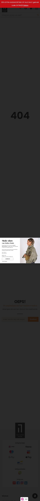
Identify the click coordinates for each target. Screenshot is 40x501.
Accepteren (20, 254)
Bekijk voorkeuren (20, 259)
